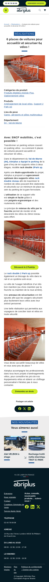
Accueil (6, 24)
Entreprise (8, 494)
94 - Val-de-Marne (13, 123)
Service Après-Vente (12, 511)
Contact (7, 501)
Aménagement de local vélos (18, 104)
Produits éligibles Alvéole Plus (19, 93)
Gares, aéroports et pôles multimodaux (23, 115)
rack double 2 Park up (18, 273)
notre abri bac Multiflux (23, 16)
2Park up (37, 167)
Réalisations (15, 24)
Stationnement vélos (14, 96)
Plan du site (15, 569)
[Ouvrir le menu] (6, 10)
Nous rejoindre (10, 497)
